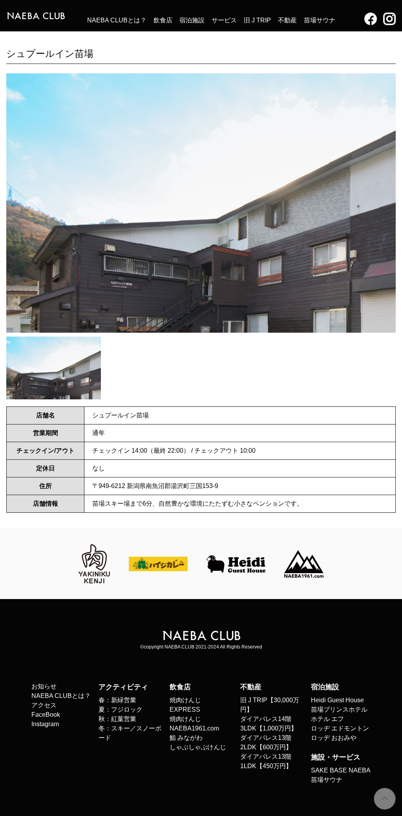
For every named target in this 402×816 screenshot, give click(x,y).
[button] (386, 202)
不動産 (287, 20)
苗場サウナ (319, 20)
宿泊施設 (192, 20)
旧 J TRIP (257, 20)
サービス (224, 20)
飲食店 (162, 20)
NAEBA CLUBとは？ (116, 20)
